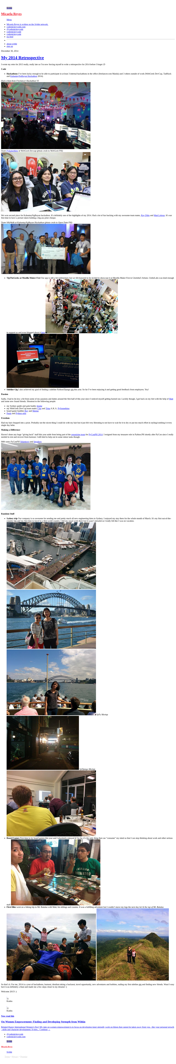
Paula (9, 413)
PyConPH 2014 (96, 434)
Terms (7, 1056)
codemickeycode (14, 32)
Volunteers (24, 441)
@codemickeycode (15, 29)
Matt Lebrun (159, 215)
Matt (171, 399)
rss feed (10, 37)
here (43, 332)
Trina (48, 408)
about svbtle (12, 44)
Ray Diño (145, 215)
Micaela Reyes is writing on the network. (27, 24)
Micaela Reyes (11, 14)
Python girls (21, 413)
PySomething (12, 151)
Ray (26, 411)
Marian (35, 411)
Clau (39, 408)
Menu (9, 20)
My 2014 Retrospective (22, 57)
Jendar (39, 406)
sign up (10, 46)
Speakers (38, 441)
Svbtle (9, 8)
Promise (23, 1056)
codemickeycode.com (16, 27)
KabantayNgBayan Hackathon (23, 76)
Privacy (15, 1056)
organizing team (78, 434)
